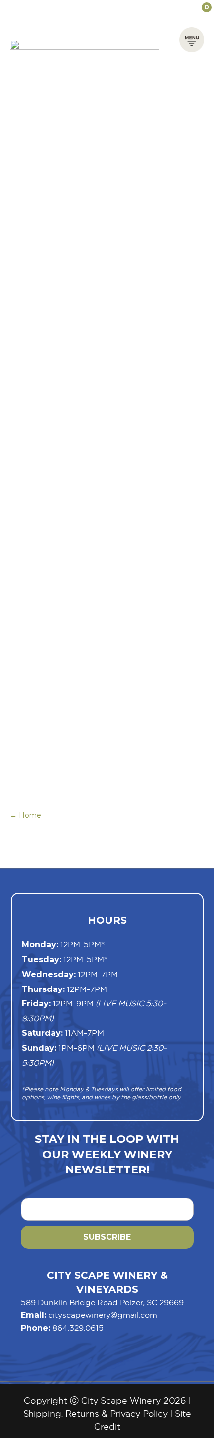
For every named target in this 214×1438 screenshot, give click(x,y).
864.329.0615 (78, 1327)
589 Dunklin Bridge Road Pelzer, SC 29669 (102, 1302)
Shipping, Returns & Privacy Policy (95, 1413)
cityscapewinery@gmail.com (102, 1314)
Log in (162, 7)
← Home (25, 815)
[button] (191, 38)
